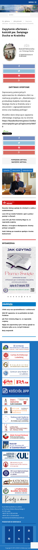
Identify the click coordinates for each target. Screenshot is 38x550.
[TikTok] (19, 539)
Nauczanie (16, 170)
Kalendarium (27, 170)
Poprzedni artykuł (19, 160)
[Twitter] (19, 530)
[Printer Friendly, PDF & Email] (5, 131)
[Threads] (29, 539)
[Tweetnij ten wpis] (19, 71)
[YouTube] (29, 530)
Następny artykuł (19, 162)
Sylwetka (6, 170)
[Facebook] (9, 530)
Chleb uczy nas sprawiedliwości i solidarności (18, 309)
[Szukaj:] (19, 15)
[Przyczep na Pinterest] (19, 76)
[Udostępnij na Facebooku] (19, 66)
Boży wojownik (7, 331)
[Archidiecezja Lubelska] (19, 8)
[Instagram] (9, 539)
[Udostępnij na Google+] (19, 81)
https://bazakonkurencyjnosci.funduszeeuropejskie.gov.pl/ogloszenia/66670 (19, 123)
